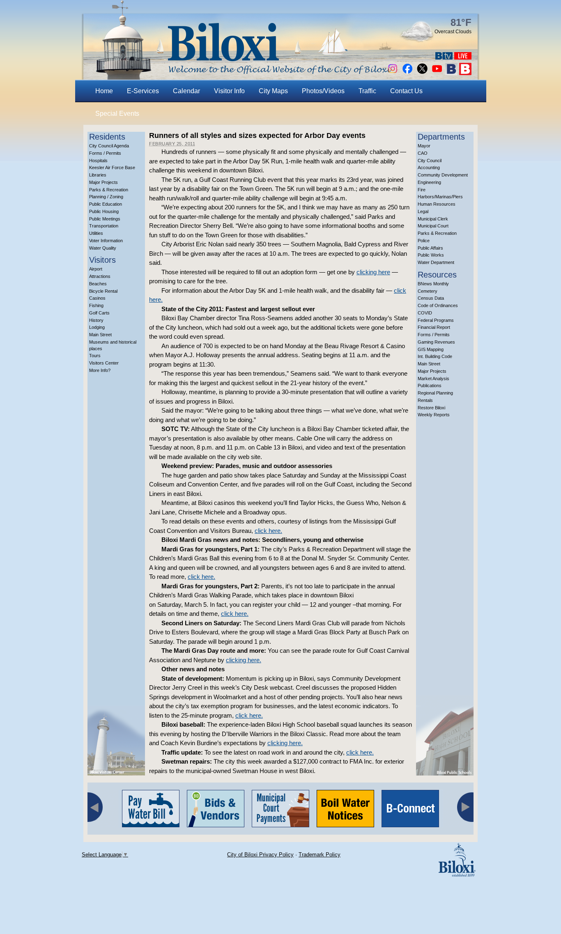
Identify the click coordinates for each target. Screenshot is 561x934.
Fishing (96, 305)
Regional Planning (435, 392)
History (96, 320)
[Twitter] (422, 72)
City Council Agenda (109, 145)
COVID (425, 312)
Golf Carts (99, 312)
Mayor (424, 145)
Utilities (96, 233)
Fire (421, 189)
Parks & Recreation (108, 189)
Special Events (117, 113)
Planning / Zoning (106, 196)
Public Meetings (104, 218)
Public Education (105, 204)
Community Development (443, 174)
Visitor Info (229, 90)
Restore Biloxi (431, 407)
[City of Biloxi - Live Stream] (462, 57)
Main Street (100, 334)
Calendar (186, 90)
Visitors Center (104, 362)
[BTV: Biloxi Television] (444, 57)
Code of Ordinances (438, 305)
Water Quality (102, 248)
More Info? (99, 370)
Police (424, 240)
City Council (429, 160)
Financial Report (434, 327)
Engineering (429, 182)
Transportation (103, 225)
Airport (95, 268)
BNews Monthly (433, 283)
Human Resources (436, 204)
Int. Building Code (435, 356)
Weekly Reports (434, 414)
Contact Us (406, 90)
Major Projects (103, 182)
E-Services (143, 90)
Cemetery (427, 291)
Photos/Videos (323, 90)
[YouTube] (437, 72)
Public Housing (104, 211)
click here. (268, 530)
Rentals (425, 400)
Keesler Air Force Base (112, 167)
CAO (423, 153)
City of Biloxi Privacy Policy (260, 854)
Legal (423, 211)
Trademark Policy (319, 854)
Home (104, 90)
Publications (429, 385)
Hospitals (98, 160)
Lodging (97, 327)
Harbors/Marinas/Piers (440, 196)
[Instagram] (392, 72)
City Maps (273, 90)
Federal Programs (436, 320)
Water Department (436, 262)
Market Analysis (433, 378)
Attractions (99, 276)
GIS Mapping (431, 349)
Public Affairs (430, 248)
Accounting (429, 167)
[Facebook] (407, 72)
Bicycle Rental (103, 291)
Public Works (431, 254)
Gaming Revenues (436, 342)
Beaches (98, 283)
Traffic (367, 90)
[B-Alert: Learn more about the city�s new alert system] (465, 72)
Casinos (97, 298)
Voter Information (106, 240)
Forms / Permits (105, 153)
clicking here (373, 271)
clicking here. (243, 659)
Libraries (97, 174)
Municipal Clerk (433, 218)
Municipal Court (433, 225)
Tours (95, 355)
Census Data (431, 298)
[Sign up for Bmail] (451, 72)
